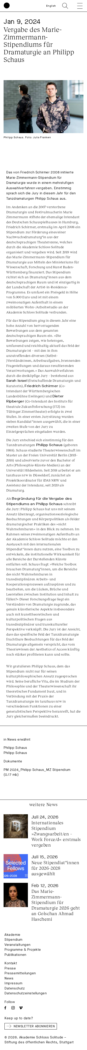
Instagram (13, 1007)
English (51, 6)
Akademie (12, 934)
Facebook (5, 1007)
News (8, 978)
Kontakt (10, 963)
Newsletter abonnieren (34, 1026)
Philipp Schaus (15, 747)
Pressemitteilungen (20, 973)
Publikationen (15, 955)
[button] (77, 6)
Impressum (13, 983)
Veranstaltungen (17, 944)
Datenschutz (14, 988)
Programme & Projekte (22, 949)
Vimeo (21, 1007)
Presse (10, 968)
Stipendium (13, 939)
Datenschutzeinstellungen (25, 993)
